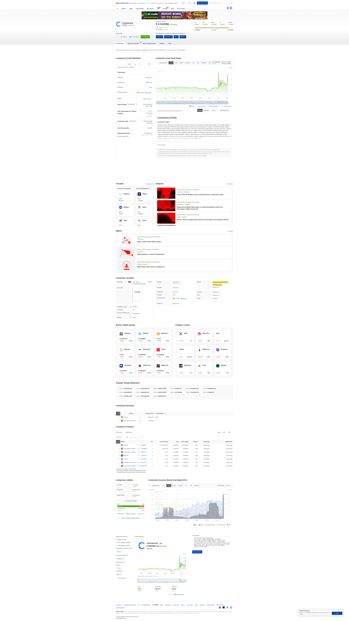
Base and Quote (131, 514)
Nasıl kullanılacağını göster (139, 284)
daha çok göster (161, 145)
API (117, 8)
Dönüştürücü (168, 605)
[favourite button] (117, 36)
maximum (204, 62)
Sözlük (196, 605)
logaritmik (206, 110)
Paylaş (125, 36)
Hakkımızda (119, 605)
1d (171, 62)
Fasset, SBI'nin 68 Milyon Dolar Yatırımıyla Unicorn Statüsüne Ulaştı (200, 194)
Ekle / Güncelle (181, 8)
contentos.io (148, 77)
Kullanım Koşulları (120, 607)
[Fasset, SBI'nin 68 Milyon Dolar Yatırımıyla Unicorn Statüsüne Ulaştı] (166, 193)
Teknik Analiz (225, 110)
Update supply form (123, 136)
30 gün (181, 62)
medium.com (216, 295)
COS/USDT (144, 455)
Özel (210, 62)
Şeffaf (172, 8)
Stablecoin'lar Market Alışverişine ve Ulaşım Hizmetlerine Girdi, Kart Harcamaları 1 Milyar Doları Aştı (200, 208)
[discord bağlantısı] (231, 8)
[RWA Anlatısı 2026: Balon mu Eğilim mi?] (126, 265)
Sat (175, 36)
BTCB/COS (143, 452)
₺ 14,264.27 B (160, 3)
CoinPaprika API (177, 111)
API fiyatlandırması (145, 605)
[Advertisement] (174, 173)
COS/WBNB (144, 448)
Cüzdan (159, 36)
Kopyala (149, 93)
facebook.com (216, 292)
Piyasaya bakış (140, 8)
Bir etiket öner (215, 287)
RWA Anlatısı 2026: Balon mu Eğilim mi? (151, 267)
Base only (141, 514)
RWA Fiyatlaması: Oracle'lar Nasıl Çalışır (151, 254)
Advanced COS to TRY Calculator (125, 67)
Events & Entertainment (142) (220, 282)
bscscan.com (176, 303)
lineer (199, 110)
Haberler (124, 8)
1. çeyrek (187, 62)
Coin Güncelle (145, 36)
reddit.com (215, 298)
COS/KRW (143, 445)
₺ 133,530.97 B (141, 3)
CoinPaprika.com (122, 3)
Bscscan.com (147, 99)
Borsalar (165, 8)
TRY (149, 64)
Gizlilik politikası (211, 605)
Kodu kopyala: (195, 535)
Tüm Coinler (190, 605)
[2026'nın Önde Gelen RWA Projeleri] (126, 240)
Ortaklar (183, 605)
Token (150, 87)
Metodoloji (202, 605)
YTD (198, 62)
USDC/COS (144, 462)
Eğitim (131, 8)
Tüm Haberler (229, 184)
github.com (149, 82)
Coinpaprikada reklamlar (130, 605)
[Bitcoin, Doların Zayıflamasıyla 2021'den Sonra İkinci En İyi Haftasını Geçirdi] (166, 218)
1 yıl (193, 62)
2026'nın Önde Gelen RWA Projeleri (149, 242)
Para (158, 8)
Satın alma (167, 36)
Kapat (337, 613)
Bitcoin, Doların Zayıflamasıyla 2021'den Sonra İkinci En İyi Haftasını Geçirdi (203, 219)
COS (129, 64)
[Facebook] (220, 607)
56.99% (175, 3)
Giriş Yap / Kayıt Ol (202, 3)
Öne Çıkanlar (150, 8)
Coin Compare (135, 36)
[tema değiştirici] (194, 3)
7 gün (175, 62)
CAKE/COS (144, 465)
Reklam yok (176, 605)
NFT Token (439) (217, 285)
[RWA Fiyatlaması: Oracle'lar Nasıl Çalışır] (126, 252)
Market (182, 36)
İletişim (161, 605)
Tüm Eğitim (230, 231)
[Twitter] (225, 8)
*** (136, 462)
